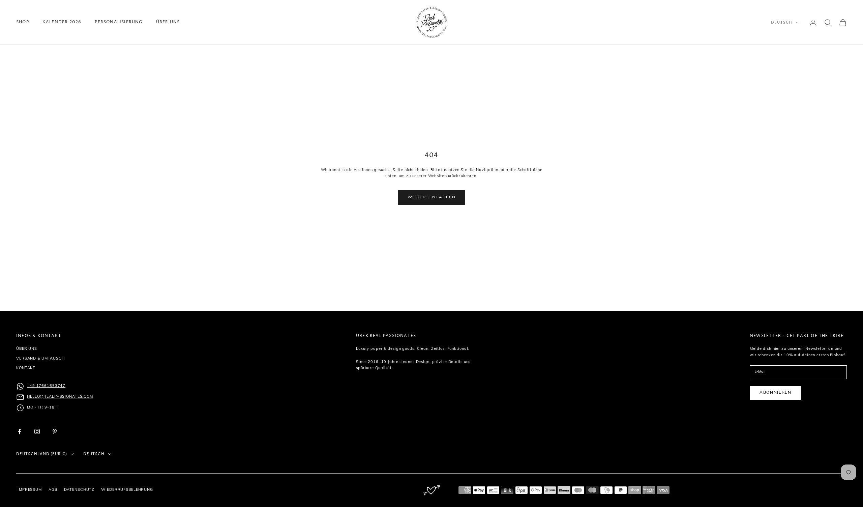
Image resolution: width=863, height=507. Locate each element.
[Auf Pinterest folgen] (54, 431)
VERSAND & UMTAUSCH (40, 359)
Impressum (30, 490)
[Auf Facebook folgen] (19, 431)
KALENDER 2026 (62, 22)
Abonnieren (776, 393)
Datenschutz (79, 490)
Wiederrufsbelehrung (127, 490)
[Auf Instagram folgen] (37, 431)
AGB (53, 490)
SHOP (22, 22)
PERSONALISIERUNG (118, 22)
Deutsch (781, 22)
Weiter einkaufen (432, 197)
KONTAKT (25, 368)
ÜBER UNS (168, 22)
